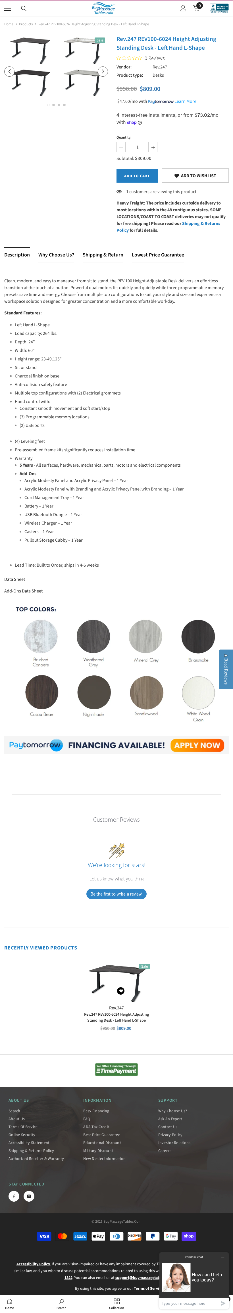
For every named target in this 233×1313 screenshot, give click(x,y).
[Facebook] (14, 1196)
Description (17, 254)
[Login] (183, 8)
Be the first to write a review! (116, 894)
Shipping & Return (103, 254)
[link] (195, 175)
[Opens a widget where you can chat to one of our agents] (194, 1280)
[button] (9, 71)
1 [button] (48, 105)
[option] (76, 65)
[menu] (7, 8)
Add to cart (137, 176)
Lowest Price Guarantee (158, 254)
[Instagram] (29, 1196)
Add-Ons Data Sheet (23, 591)
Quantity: (123, 137)
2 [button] (53, 105)
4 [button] (64, 105)
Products (26, 24)
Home (8, 24)
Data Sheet (14, 579)
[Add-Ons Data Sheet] (116, 745)
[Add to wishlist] (120, 991)
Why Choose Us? (56, 254)
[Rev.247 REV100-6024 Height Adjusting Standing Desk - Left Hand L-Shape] (117, 981)
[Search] (23, 8)
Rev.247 (160, 67)
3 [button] (59, 105)
